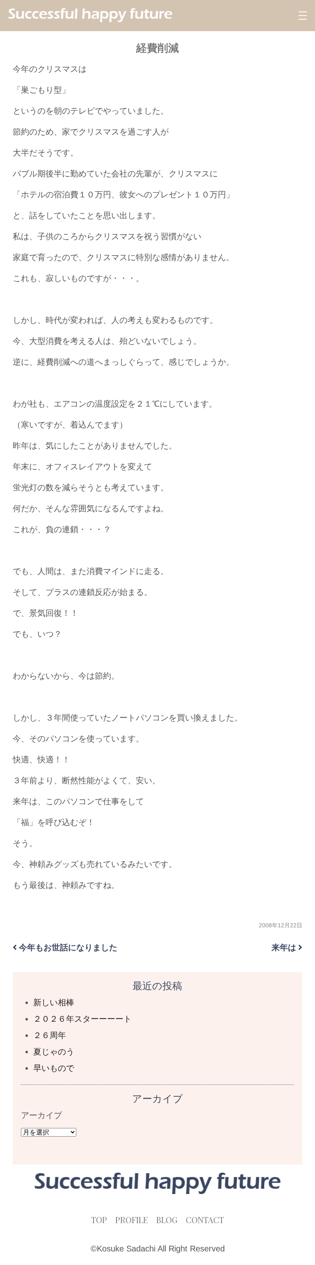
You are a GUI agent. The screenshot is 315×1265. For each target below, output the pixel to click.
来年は (284, 947)
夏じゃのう (53, 1051)
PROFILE (131, 1219)
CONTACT (205, 1219)
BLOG (167, 1219)
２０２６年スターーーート (82, 1018)
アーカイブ (41, 1115)
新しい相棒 (53, 1002)
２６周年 (49, 1035)
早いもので (53, 1068)
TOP (99, 1219)
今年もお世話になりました (68, 947)
